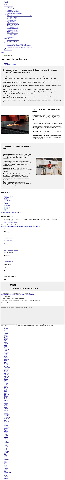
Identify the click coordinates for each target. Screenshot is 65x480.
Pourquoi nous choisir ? (13, 10)
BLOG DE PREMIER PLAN (15, 226)
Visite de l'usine (11, 9)
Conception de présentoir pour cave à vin (17, 44)
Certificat (9, 7)
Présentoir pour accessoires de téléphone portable (19, 45)
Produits (6, 14)
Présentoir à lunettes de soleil (14, 25)
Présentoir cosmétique (12, 23)
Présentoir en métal (11, 18)
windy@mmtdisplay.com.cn (11, 222)
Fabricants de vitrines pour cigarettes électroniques (19, 47)
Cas (5, 42)
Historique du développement (14, 13)
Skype (5, 273)
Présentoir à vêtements (12, 33)
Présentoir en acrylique (12, 17)
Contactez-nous (8, 50)
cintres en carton (11, 35)
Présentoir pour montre (12, 27)
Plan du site (3, 226)
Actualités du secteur (12, 41)
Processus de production (13, 11)
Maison (6, 4)
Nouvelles (6, 38)
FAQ (5, 48)
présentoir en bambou (12, 31)
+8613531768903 (8, 220)
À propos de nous (8, 6)
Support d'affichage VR (13, 24)
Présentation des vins (12, 30)
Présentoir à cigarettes (12, 28)
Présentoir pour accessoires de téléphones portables (19, 16)
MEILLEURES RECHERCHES (32, 226)
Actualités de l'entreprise (13, 40)
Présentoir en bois (11, 20)
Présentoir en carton (12, 34)
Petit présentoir (10, 21)
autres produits (10, 37)
